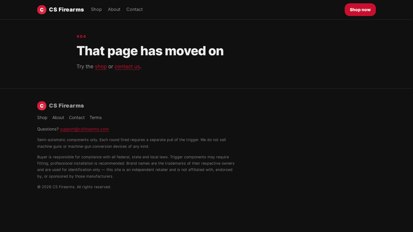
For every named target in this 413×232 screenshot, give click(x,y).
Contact (134, 9)
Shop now (360, 9)
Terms (95, 117)
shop (101, 66)
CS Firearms (62, 9)
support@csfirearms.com (84, 129)
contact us (127, 66)
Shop (96, 9)
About (114, 9)
